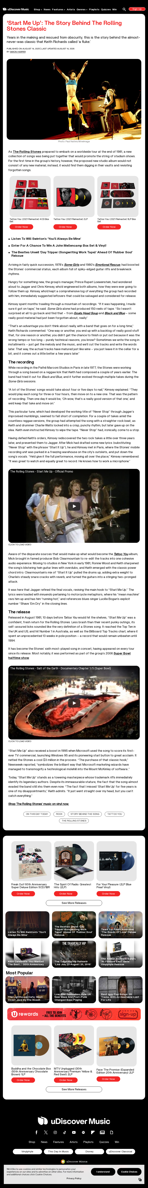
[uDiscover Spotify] (83, 1132)
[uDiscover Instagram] (55, 1132)
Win (114, 9)
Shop (37, 9)
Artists (71, 9)
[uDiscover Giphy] (111, 1132)
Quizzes (106, 9)
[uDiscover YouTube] (74, 1132)
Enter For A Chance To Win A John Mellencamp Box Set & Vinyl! (58, 245)
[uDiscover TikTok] (64, 1132)
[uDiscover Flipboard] (92, 1132)
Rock (59, 814)
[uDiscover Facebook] (36, 1132)
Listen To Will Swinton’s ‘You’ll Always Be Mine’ (46, 238)
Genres (81, 9)
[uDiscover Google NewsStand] (102, 1132)
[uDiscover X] (45, 1132)
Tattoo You (114, 814)
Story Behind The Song (85, 814)
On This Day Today (37, 814)
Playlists (94, 9)
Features (57, 9)
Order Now (21, 227)
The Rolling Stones (27, 151)
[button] (30, 202)
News (47, 9)
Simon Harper (18, 52)
